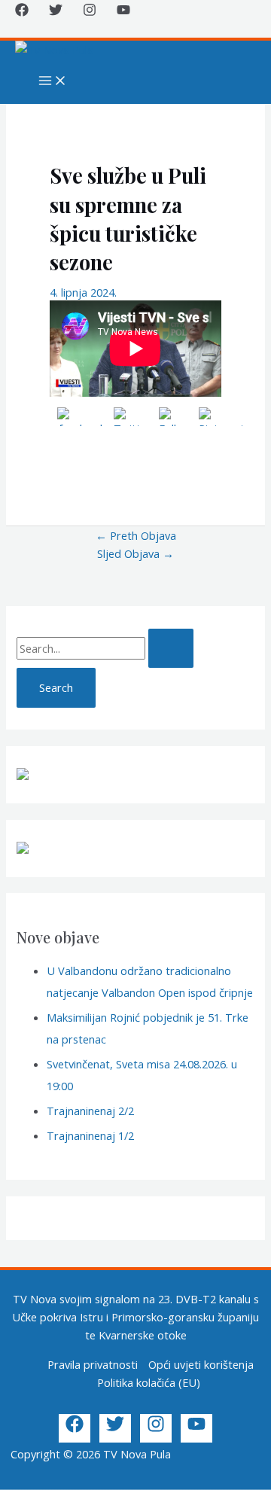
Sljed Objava (135, 553)
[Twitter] (55, 12)
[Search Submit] (170, 649)
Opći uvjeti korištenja (201, 1364)
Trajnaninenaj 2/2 (90, 1110)
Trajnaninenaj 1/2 (90, 1135)
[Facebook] (22, 12)
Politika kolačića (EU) (148, 1382)
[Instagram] (89, 12)
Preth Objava (136, 535)
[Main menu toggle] (52, 81)
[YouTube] (123, 12)
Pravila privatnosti (92, 1364)
